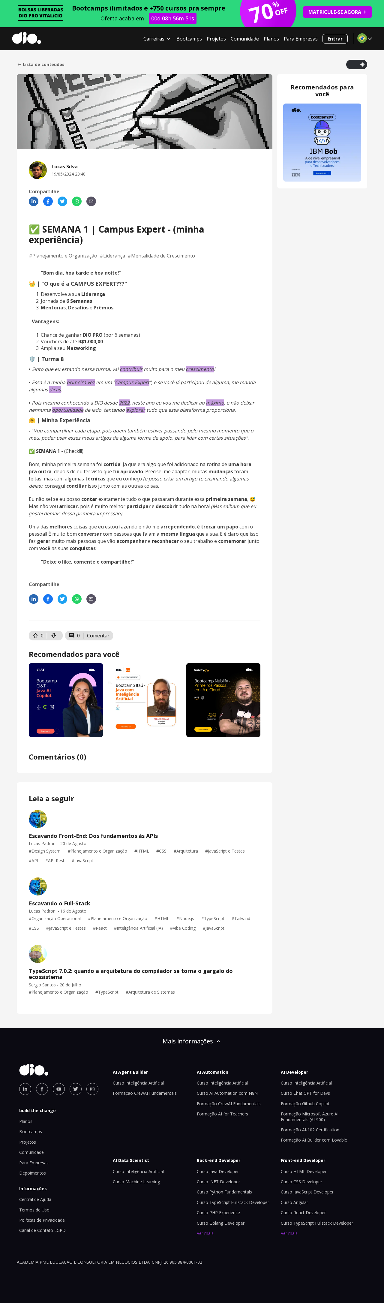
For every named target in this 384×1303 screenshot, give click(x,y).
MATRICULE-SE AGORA (334, 12)
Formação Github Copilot (305, 1103)
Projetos (216, 38)
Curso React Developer (303, 1212)
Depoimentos (32, 1173)
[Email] (91, 201)
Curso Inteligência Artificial (138, 1083)
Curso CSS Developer (301, 1181)
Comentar (98, 635)
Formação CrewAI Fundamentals (145, 1093)
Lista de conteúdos (43, 64)
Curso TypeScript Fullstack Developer (233, 1202)
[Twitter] (62, 201)
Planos (271, 38)
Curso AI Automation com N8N (227, 1093)
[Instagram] (92, 1089)
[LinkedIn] (33, 201)
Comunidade (245, 38)
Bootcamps (189, 38)
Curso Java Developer (218, 1171)
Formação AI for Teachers (222, 1114)
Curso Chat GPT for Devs (305, 1093)
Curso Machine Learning (136, 1181)
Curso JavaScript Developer (307, 1192)
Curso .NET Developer (218, 1181)
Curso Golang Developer (220, 1223)
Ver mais (205, 1233)
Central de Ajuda (35, 1199)
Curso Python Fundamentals (224, 1192)
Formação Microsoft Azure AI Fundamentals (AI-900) (309, 1116)
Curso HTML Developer (304, 1171)
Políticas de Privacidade (42, 1220)
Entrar (335, 38)
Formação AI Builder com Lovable (314, 1140)
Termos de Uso (34, 1210)
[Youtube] (59, 1089)
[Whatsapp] (77, 201)
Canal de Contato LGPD (42, 1230)
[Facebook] (48, 201)
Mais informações (188, 1041)
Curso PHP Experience (218, 1212)
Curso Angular (294, 1202)
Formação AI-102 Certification (310, 1130)
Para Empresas (301, 38)
